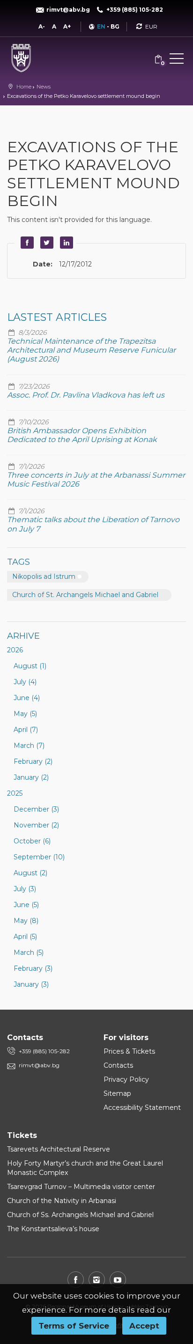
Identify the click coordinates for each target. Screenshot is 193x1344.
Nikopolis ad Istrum (43, 576)
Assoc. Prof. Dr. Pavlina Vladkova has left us (85, 395)
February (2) (33, 761)
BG (115, 26)
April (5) (25, 936)
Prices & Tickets (129, 1051)
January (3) (31, 984)
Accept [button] (144, 1325)
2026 (15, 650)
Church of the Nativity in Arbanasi (61, 1200)
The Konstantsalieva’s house (53, 1229)
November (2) (36, 825)
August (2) (30, 873)
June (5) (26, 905)
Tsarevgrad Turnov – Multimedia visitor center (81, 1186)
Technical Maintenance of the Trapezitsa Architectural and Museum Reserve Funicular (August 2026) (91, 350)
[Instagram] (97, 1279)
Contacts (118, 1065)
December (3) (36, 809)
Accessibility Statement (142, 1107)
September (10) (39, 857)
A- (41, 26)
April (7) (26, 729)
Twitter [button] (45, 242)
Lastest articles (57, 317)
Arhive (23, 636)
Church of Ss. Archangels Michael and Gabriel (80, 1215)
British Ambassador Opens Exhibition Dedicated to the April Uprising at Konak (82, 435)
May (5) (25, 713)
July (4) (25, 682)
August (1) (30, 666)
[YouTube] (118, 1279)
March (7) (29, 745)
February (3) (33, 968)
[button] (177, 60)
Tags (18, 562)
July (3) (25, 889)
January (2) (31, 777)
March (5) (29, 952)
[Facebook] (75, 1279)
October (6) (32, 841)
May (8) (26, 920)
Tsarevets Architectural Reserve (58, 1149)
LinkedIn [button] (65, 242)
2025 (14, 793)
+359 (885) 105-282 (44, 1051)
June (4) (27, 698)
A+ (67, 26)
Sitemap (117, 1093)
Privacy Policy (126, 1079)
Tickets (22, 1135)
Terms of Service (73, 1325)
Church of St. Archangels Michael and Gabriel (85, 595)
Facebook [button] (25, 242)
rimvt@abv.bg (39, 1065)
